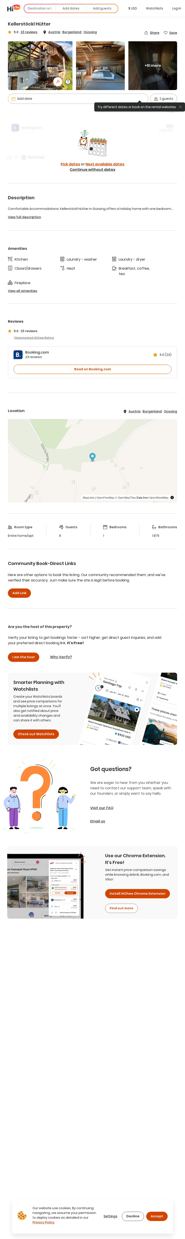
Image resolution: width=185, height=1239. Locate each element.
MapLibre (89, 497)
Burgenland (71, 32)
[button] (132, 8)
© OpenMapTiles (125, 497)
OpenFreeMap (105, 497)
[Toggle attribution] (172, 497)
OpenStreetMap (159, 497)
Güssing (90, 32)
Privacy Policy (43, 1222)
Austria (54, 32)
